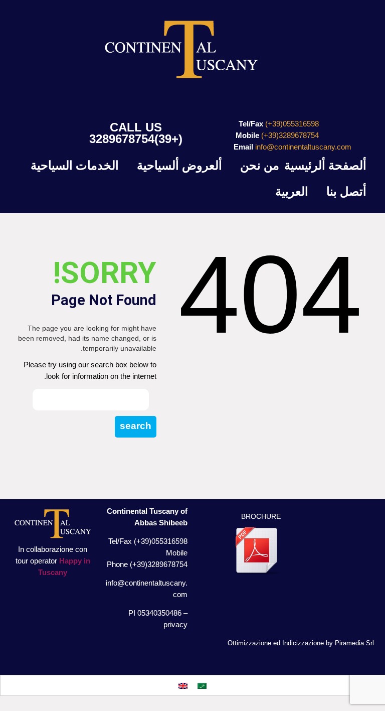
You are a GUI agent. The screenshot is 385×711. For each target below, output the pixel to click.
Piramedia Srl (354, 643)
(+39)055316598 (292, 123)
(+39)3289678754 (135, 139)
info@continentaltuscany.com (303, 147)
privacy (175, 624)
